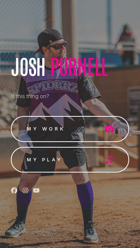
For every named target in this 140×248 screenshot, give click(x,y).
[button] (70, 129)
